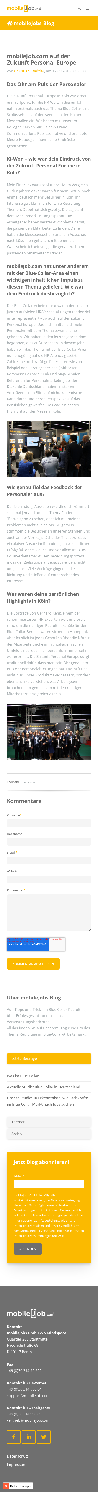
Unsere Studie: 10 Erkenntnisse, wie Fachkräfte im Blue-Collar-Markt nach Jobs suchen (47, 1101)
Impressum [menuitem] (16, 1464)
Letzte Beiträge (24, 1058)
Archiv (16, 1133)
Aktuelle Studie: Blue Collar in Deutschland (43, 1086)
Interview (29, 782)
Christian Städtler (29, 71)
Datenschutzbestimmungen (33, 1236)
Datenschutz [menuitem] (17, 1456)
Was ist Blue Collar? (23, 1076)
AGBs (61, 1236)
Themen (18, 1121)
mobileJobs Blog (34, 23)
